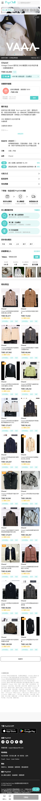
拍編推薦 (15, 775)
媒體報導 (21, 775)
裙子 (24, 244)
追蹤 (36, 257)
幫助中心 (4, 767)
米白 (15, 684)
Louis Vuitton (15, 759)
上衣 (17, 244)
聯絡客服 (10, 767)
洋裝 (10, 244)
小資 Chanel (25, 693)
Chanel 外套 (7, 689)
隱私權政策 (24, 767)
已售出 (26, 797)
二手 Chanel (8, 693)
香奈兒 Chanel (32, 686)
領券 (34, 98)
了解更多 (37, 210)
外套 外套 (28, 689)
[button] (6, 263)
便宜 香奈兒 (7, 691)
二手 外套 (19, 694)
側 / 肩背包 (20, 756)
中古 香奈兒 (30, 691)
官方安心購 (12, 756)
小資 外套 (32, 694)
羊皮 (19, 684)
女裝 (9, 151)
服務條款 (17, 767)
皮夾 (26, 756)
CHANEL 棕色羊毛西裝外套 (9, 676)
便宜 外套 (26, 694)
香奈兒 (6, 684)
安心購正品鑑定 (6, 775)
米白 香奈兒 (32, 684)
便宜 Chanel (16, 693)
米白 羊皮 (11, 686)
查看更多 (20, 134)
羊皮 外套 (14, 689)
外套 (14, 151)
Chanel (10, 156)
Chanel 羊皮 (27, 687)
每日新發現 (4, 756)
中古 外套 (7, 696)
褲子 (31, 244)
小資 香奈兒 (15, 691)
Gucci (8, 759)
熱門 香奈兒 (23, 691)
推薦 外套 (14, 696)
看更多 (20, 659)
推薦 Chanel (11, 694)
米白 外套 (17, 686)
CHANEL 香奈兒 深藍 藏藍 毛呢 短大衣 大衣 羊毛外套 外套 (17, 681)
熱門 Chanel (33, 693)
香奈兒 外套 (11, 687)
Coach (3, 759)
